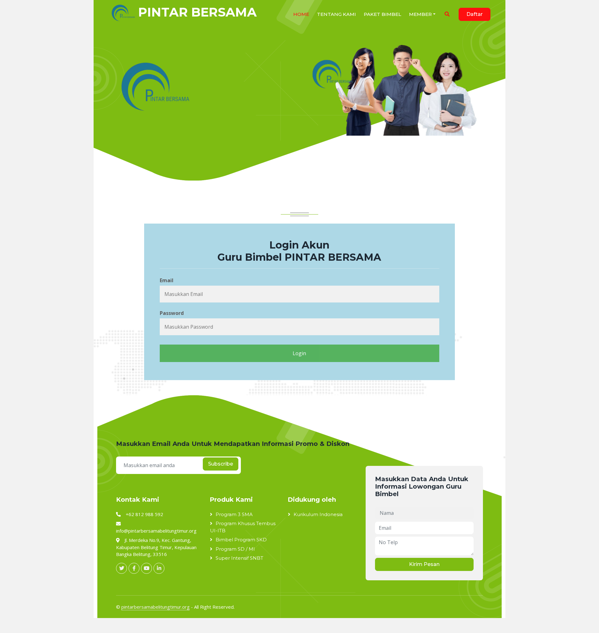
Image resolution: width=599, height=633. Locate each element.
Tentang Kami (336, 14)
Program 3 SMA (234, 514)
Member (420, 14)
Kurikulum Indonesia (318, 514)
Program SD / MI (235, 549)
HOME (301, 14)
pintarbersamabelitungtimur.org (155, 607)
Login (299, 353)
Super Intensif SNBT (239, 558)
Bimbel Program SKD (241, 540)
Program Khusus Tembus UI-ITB (242, 527)
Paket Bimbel (382, 14)
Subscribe (220, 464)
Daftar (474, 14)
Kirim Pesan (424, 564)
